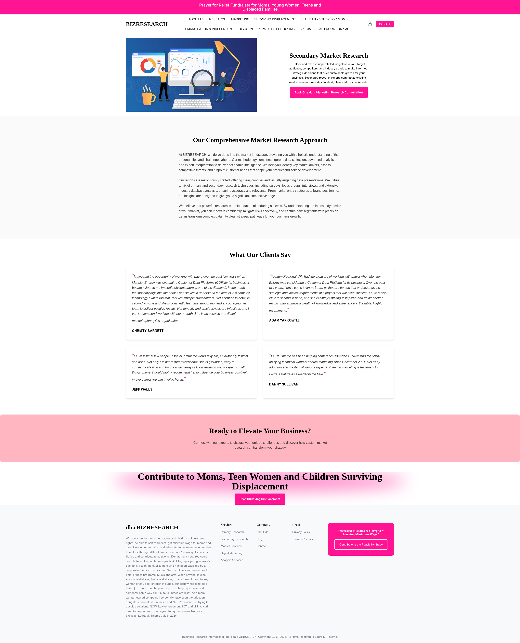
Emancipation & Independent (209, 29)
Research (217, 19)
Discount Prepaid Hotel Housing (267, 29)
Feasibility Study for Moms (324, 19)
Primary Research (232, 532)
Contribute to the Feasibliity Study (361, 544)
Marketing (240, 19)
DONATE (385, 24)
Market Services (231, 546)
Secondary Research (234, 539)
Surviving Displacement (275, 19)
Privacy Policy (301, 532)
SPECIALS (307, 29)
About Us (196, 19)
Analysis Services (232, 560)
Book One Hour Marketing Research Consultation (329, 92)
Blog (259, 539)
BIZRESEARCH (147, 24)
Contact (261, 546)
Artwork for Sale (335, 29)
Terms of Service (303, 539)
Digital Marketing (231, 553)
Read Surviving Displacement (260, 499)
